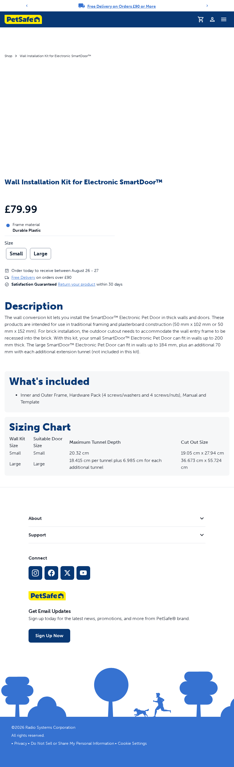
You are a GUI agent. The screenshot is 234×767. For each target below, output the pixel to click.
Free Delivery (23, 277)
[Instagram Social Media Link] (35, 573)
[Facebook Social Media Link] (51, 573)
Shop (8, 56)
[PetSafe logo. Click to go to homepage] (23, 19)
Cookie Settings (132, 743)
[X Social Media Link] (67, 573)
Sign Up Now (49, 635)
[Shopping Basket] (201, 19)
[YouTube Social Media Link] (83, 573)
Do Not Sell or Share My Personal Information (72, 743)
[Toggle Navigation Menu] (223, 19)
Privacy (20, 743)
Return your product (76, 284)
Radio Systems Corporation (50, 727)
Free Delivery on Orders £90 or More (121, 6)
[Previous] (27, 5)
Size (9, 243)
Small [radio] (16, 254)
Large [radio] (40, 254)
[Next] (207, 5)
